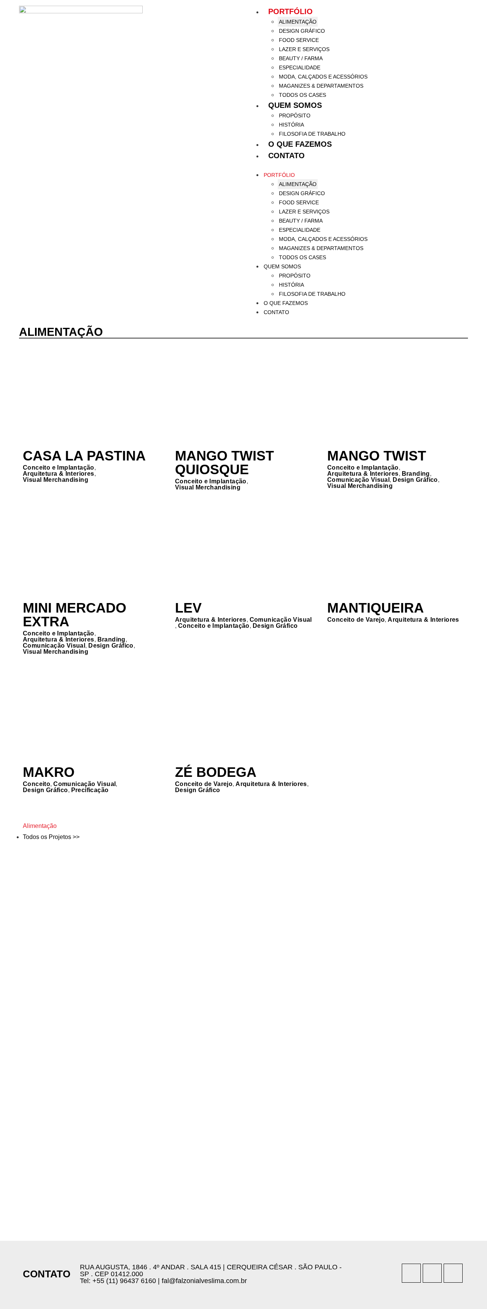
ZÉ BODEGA (215, 772)
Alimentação (298, 22)
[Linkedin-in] (453, 1273)
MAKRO (49, 772)
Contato (286, 155)
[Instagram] (411, 1273)
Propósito (294, 115)
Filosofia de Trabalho (312, 134)
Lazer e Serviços (304, 49)
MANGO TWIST (376, 456)
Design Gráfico (302, 31)
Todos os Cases (302, 95)
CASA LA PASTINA (84, 456)
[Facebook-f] (432, 1273)
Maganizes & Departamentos (321, 86)
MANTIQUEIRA (375, 608)
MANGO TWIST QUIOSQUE (224, 462)
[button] (357, 165)
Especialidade (299, 67)
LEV (188, 608)
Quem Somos (295, 105)
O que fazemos (300, 144)
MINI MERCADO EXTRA (74, 614)
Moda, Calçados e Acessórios (323, 77)
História (291, 125)
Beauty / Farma (301, 58)
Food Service (299, 40)
